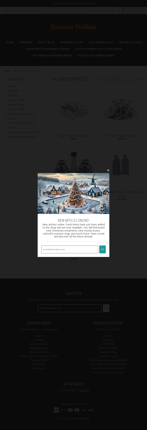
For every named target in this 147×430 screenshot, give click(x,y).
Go (102, 249)
